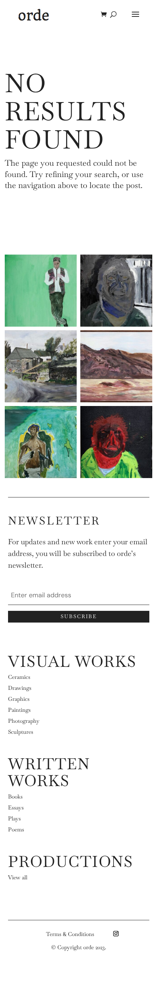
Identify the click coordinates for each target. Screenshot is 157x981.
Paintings (19, 709)
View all (17, 877)
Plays (14, 818)
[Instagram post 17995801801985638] (41, 442)
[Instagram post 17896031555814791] (116, 442)
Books (15, 796)
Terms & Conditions (70, 934)
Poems (16, 829)
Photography (23, 720)
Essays (16, 807)
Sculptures (20, 731)
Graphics (19, 698)
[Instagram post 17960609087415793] (116, 366)
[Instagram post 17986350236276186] (116, 291)
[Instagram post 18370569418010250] (41, 366)
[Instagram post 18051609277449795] (41, 291)
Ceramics (19, 676)
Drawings (19, 687)
